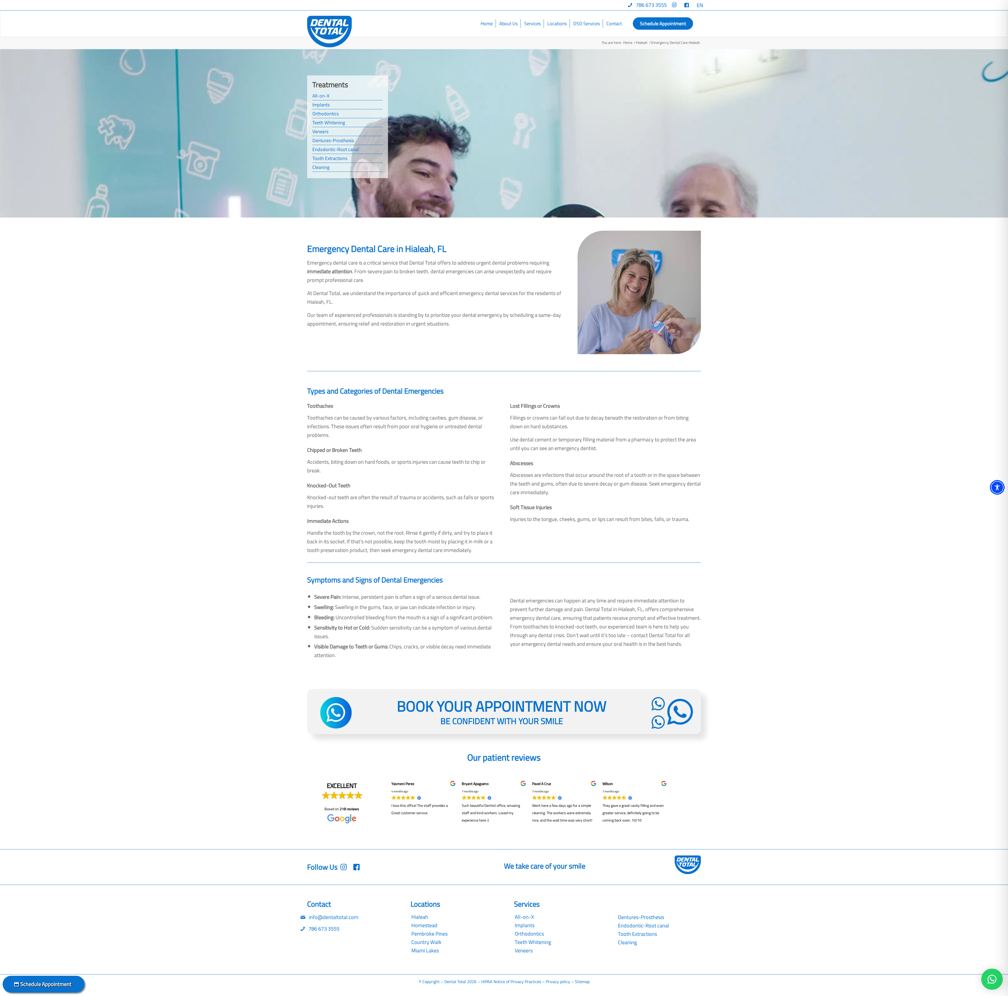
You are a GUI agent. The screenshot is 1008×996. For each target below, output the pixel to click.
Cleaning (320, 167)
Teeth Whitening (328, 122)
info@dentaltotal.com (333, 917)
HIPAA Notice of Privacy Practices (511, 981)
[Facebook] (344, 867)
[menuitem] (647, 5)
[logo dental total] (329, 31)
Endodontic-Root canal (335, 149)
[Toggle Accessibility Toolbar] (997, 487)
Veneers (320, 131)
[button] (992, 979)
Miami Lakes (425, 950)
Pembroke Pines (429, 934)
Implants (321, 104)
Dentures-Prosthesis (333, 140)
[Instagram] (357, 867)
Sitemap (582, 981)
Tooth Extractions (329, 158)
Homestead (424, 925)
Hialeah (419, 917)
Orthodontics (325, 113)
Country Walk (426, 942)
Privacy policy (558, 981)
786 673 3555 (323, 928)
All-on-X (320, 95)
